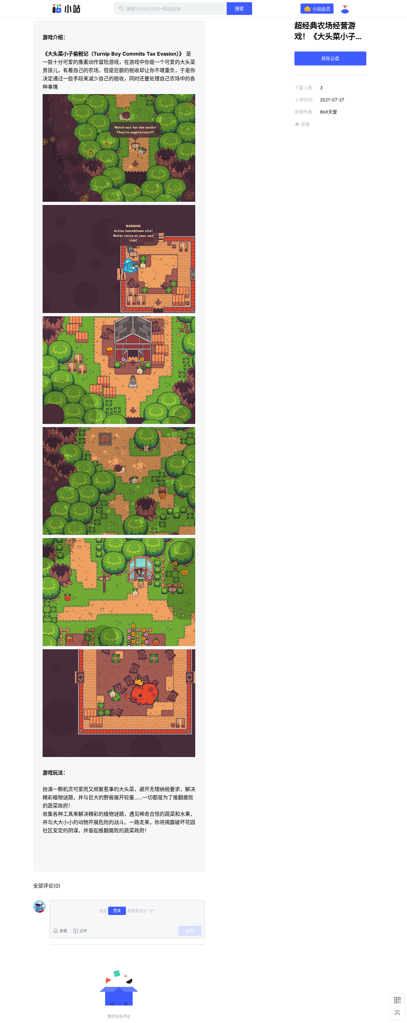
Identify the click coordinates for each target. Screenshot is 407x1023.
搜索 (239, 8)
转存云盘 (330, 58)
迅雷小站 (66, 8)
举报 (305, 124)
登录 (117, 910)
